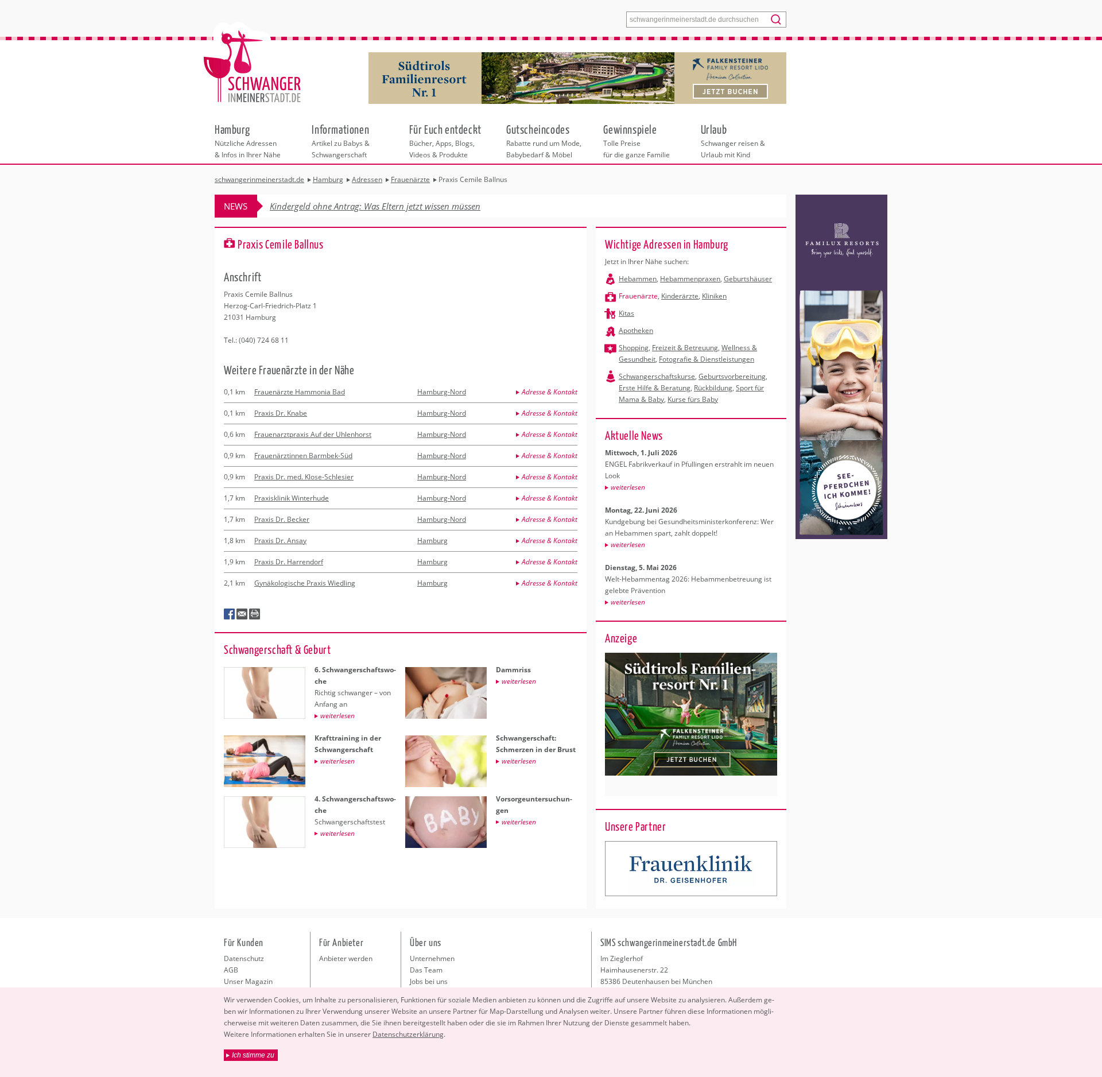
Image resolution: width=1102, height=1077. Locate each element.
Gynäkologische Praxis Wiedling (304, 583)
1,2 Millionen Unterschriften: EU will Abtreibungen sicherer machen (397, 206)
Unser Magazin (248, 981)
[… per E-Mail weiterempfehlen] (242, 614)
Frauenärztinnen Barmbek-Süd (303, 455)
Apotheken (636, 330)
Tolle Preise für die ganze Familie (636, 141)
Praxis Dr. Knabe (280, 413)
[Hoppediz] (691, 868)
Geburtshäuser (748, 279)
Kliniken (714, 296)
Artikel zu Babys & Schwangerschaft (341, 141)
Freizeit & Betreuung (685, 347)
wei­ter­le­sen (628, 487)
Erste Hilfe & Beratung (654, 388)
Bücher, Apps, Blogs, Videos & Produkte (445, 141)
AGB (231, 970)
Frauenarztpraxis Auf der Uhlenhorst (312, 434)
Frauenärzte (638, 296)
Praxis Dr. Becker (281, 519)
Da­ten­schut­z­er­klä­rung (408, 1034)
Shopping (634, 347)
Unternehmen (432, 958)
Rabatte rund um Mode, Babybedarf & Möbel (543, 141)
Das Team (426, 970)
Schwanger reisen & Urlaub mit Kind (733, 141)
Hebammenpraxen (690, 279)
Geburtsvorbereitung (732, 376)
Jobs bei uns (429, 981)
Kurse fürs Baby (693, 399)
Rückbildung (713, 388)
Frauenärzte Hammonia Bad (299, 392)
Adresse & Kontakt (549, 392)
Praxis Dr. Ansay (280, 540)
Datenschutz (244, 958)
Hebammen (638, 279)
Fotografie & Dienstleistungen (706, 359)
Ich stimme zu (253, 1055)
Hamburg (432, 540)
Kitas (626, 313)
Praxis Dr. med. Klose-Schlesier (304, 477)
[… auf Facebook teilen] (229, 614)
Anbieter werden (345, 958)
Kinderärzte (680, 296)
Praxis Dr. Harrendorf (288, 562)
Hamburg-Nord (441, 392)
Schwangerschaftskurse (657, 376)
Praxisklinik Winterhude (291, 498)
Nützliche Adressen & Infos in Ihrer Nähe (248, 141)
